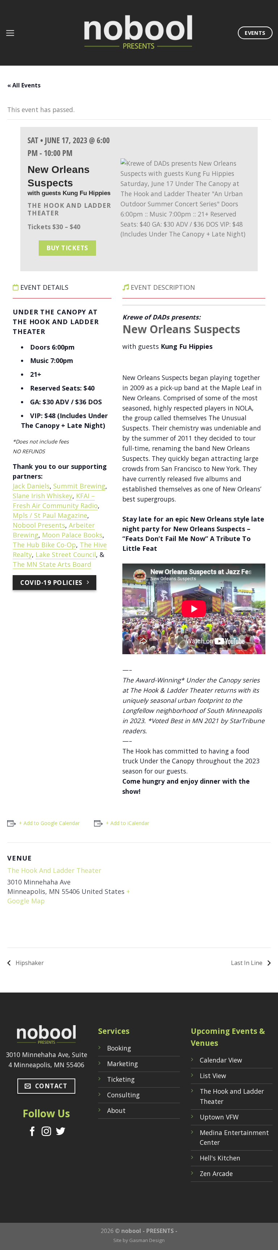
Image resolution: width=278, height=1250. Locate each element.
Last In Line (247, 963)
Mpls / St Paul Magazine (50, 515)
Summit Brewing (79, 486)
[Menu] (10, 33)
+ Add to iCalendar (127, 823)
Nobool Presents (39, 525)
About (116, 1110)
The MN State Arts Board (52, 564)
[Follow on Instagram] (46, 1132)
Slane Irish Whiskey (42, 495)
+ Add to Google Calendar (49, 823)
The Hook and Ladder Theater (54, 870)
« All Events (24, 85)
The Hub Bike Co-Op (44, 544)
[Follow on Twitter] (60, 1132)
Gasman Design (147, 1240)
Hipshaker (29, 963)
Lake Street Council (65, 554)
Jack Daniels (31, 486)
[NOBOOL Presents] (139, 33)
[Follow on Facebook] (32, 1132)
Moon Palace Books (72, 535)
